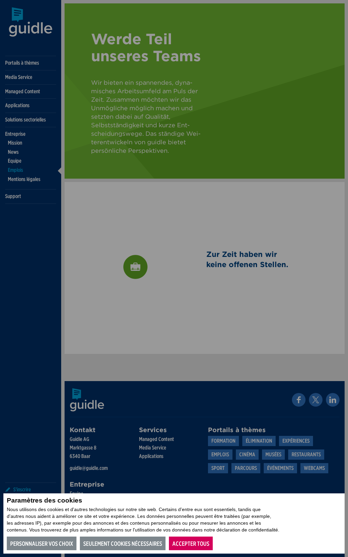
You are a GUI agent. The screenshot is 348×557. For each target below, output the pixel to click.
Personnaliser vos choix (41, 543)
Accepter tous (190, 543)
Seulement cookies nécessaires (122, 543)
